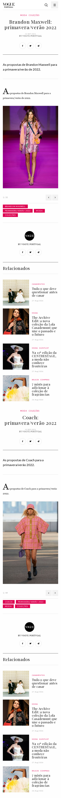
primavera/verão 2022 (17, 211)
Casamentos (38, 284)
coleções (10, 215)
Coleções (34, 15)
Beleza (35, 380)
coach (8, 602)
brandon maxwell (15, 206)
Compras (45, 380)
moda (39, 211)
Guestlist (44, 348)
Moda (23, 15)
